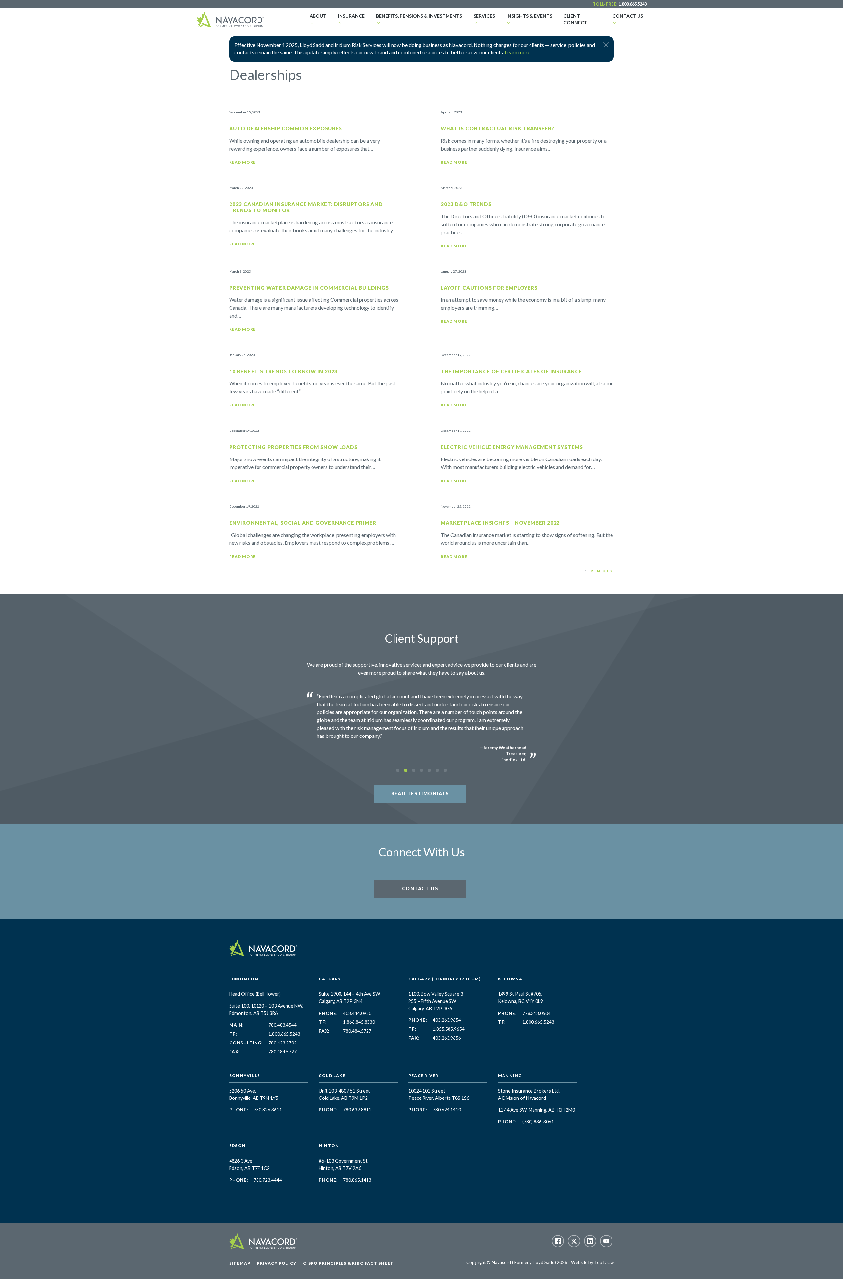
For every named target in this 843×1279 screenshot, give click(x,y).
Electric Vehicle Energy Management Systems (512, 447)
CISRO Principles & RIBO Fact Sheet (348, 1263)
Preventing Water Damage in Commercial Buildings (309, 288)
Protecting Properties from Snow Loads (293, 447)
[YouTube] (606, 1241)
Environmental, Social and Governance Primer (302, 523)
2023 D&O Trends (466, 204)
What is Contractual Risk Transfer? (497, 128)
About (318, 16)
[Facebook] (558, 1241)
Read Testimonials (420, 793)
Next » (604, 571)
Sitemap (239, 1263)
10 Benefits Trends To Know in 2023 (283, 371)
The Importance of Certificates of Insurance (511, 371)
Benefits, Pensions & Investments (419, 16)
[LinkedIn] (590, 1241)
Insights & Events (529, 16)
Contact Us (627, 16)
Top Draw (604, 1262)
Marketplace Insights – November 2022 (500, 523)
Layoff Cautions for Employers (489, 288)
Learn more (517, 52)
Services (484, 16)
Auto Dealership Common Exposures (285, 128)
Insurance (351, 16)
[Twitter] (574, 1241)
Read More (242, 162)
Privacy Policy (276, 1263)
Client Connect (575, 19)
